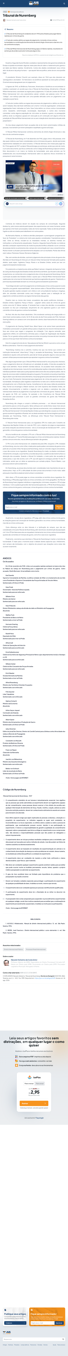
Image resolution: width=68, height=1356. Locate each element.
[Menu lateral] (4, 3)
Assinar (25, 1103)
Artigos (5, 1344)
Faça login (40, 1118)
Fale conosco (61, 1344)
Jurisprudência (25, 1344)
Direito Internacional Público (13, 949)
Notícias (10, 1344)
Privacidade (46, 511)
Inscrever (58, 507)
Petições (16, 1344)
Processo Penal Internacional (36, 949)
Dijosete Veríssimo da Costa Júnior (24, 960)
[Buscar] (63, 1339)
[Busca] (64, 3)
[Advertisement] (34, 1004)
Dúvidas (40, 1344)
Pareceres (33, 1344)
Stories (45, 1344)
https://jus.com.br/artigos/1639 (45, 978)
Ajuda (54, 1344)
